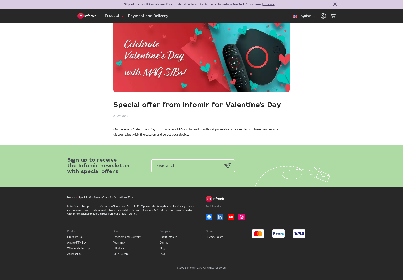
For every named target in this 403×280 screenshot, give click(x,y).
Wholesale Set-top (78, 248)
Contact (164, 242)
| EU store (268, 4)
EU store (118, 248)
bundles (205, 129)
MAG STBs (185, 129)
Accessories (74, 253)
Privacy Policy (214, 237)
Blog (162, 248)
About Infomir (168, 237)
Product (112, 16)
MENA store (121, 253)
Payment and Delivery (148, 16)
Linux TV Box (75, 237)
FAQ (162, 253)
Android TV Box (76, 242)
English (304, 16)
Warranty (119, 242)
